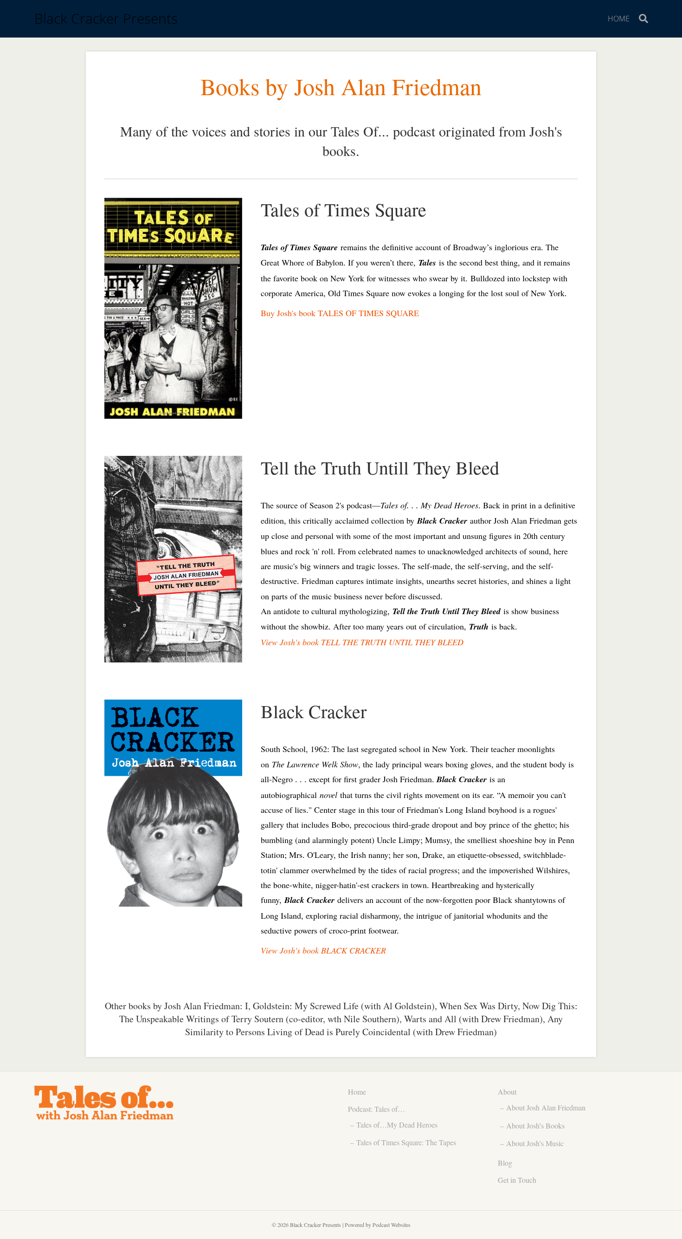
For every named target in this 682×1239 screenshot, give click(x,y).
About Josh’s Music (535, 1143)
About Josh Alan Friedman (545, 1107)
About (507, 1091)
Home (619, 18)
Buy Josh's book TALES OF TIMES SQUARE (340, 312)
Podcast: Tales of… (376, 1109)
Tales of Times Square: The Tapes (406, 1142)
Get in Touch (517, 1180)
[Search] (641, 18)
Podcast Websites (392, 1224)
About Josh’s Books (535, 1125)
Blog (505, 1163)
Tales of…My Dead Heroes (397, 1124)
